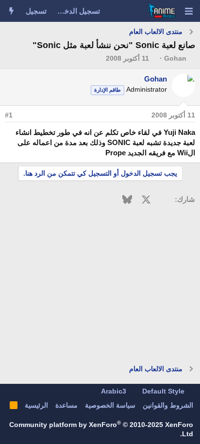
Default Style (164, 391)
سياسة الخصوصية (110, 405)
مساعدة (66, 405)
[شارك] (23, 115)
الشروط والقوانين (168, 405)
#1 (9, 115)
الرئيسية (36, 405)
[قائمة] (188, 11)
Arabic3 (114, 391)
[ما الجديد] (11, 11)
